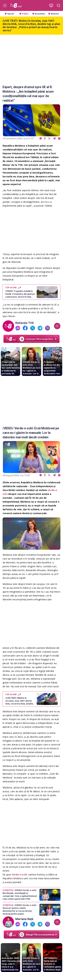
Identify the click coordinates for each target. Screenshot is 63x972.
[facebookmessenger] (40, 138)
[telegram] (54, 138)
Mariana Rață (24, 919)
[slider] (31, 547)
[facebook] (45, 138)
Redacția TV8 (24, 322)
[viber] (59, 138)
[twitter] (49, 138)
